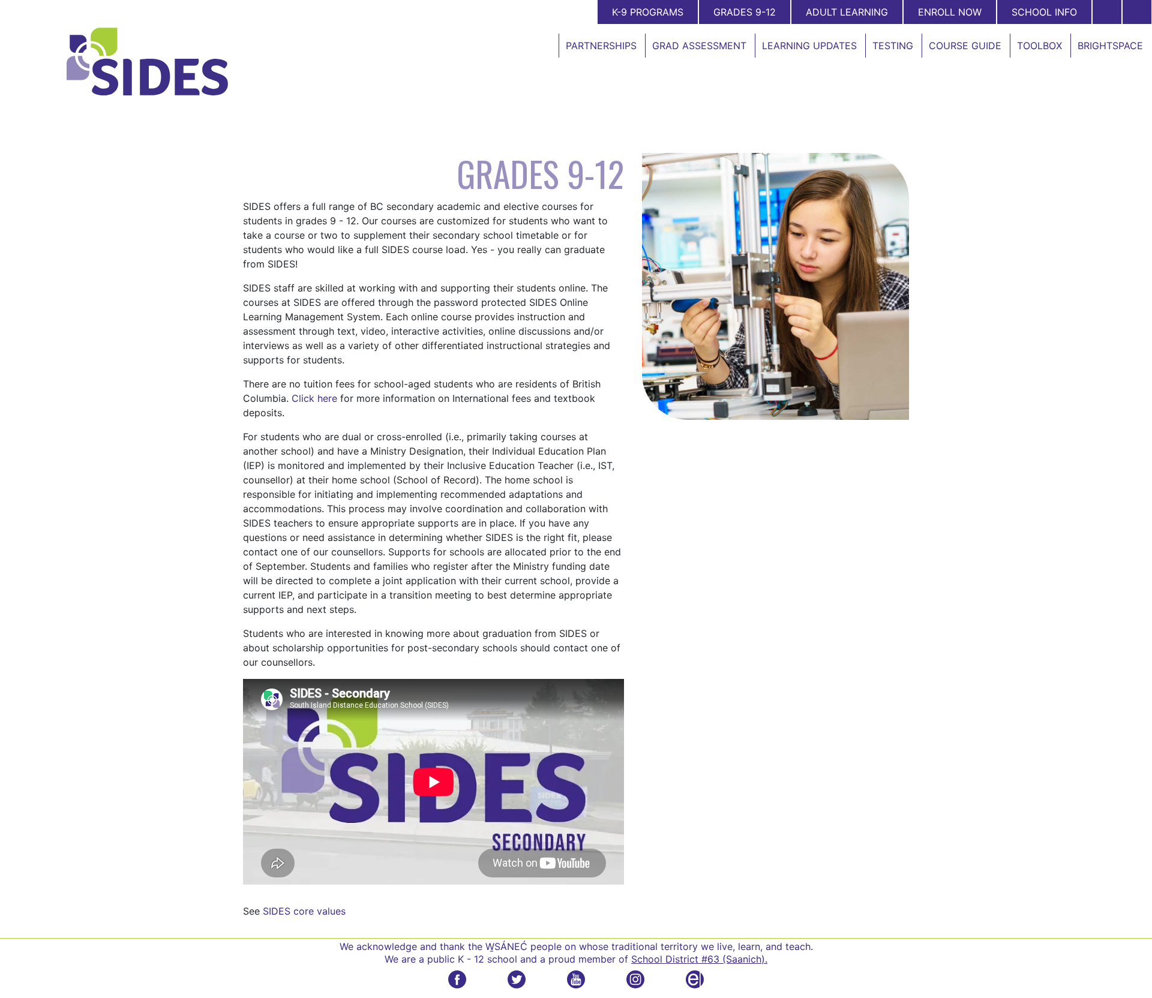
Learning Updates (809, 46)
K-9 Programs (647, 12)
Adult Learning (847, 12)
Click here (314, 398)
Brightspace (1110, 46)
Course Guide (965, 46)
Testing (892, 46)
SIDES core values (304, 911)
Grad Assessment (699, 46)
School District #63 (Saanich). (699, 959)
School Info (1044, 12)
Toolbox (1039, 46)
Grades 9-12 (744, 12)
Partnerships (601, 46)
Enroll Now (950, 12)
